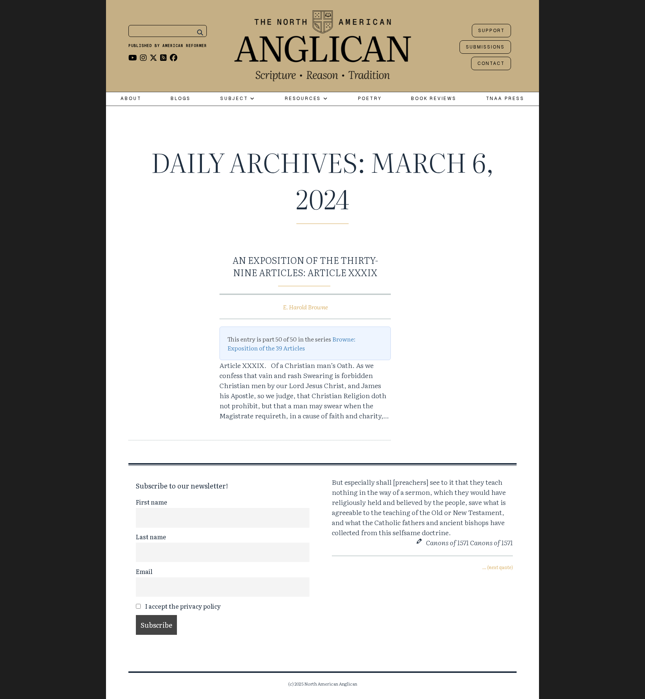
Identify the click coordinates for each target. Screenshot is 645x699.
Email (144, 571)
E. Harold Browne (305, 306)
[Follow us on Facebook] (173, 57)
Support (491, 31)
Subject (235, 99)
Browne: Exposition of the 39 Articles (291, 343)
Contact (491, 63)
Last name (151, 536)
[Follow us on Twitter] (153, 57)
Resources (304, 99)
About (131, 99)
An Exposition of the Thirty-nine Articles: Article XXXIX (305, 266)
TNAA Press (505, 99)
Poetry (370, 99)
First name (151, 501)
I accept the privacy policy (182, 606)
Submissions (485, 47)
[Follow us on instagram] (143, 57)
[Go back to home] (322, 44)
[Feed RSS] (163, 57)
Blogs (181, 99)
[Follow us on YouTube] (132, 57)
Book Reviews (434, 99)
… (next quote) (497, 567)
